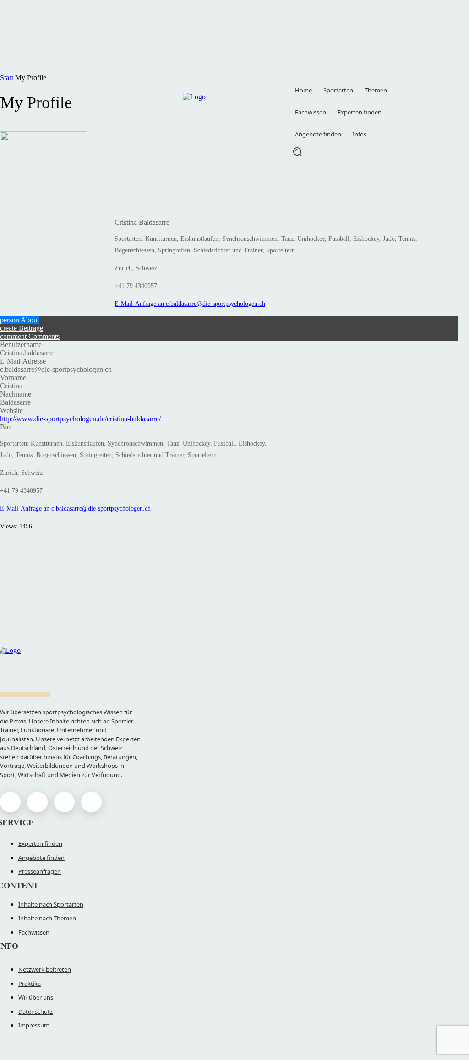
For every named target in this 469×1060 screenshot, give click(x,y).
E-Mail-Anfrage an (140, 303)
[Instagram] (37, 802)
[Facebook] (10, 802)
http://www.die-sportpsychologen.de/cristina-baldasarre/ (80, 419)
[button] (297, 152)
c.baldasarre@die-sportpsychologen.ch (215, 303)
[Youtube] (91, 802)
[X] (64, 802)
